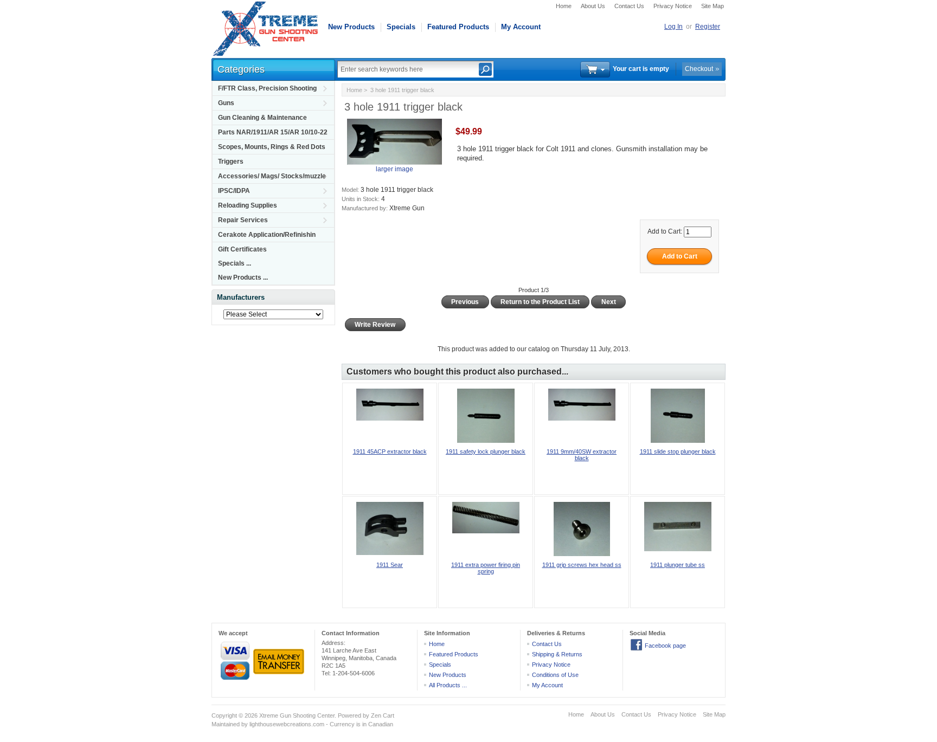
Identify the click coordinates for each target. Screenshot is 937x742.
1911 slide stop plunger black (678, 451)
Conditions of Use (555, 675)
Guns (226, 103)
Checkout (699, 69)
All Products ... (448, 685)
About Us (593, 6)
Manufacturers (241, 297)
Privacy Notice (672, 6)
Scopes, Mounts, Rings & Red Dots (271, 147)
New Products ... (243, 277)
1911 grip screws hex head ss (581, 565)
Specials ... (234, 263)
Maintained (225, 724)
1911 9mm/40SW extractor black (582, 454)
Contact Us (629, 6)
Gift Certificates (242, 249)
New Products (351, 27)
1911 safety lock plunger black (485, 451)
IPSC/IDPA (234, 191)
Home (564, 6)
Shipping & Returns (557, 654)
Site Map (712, 6)
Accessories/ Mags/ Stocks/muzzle (272, 176)
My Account (521, 27)
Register (707, 26)
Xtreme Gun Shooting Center (297, 715)
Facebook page (665, 645)
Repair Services (243, 220)
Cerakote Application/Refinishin (267, 234)
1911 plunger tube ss (677, 565)
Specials (401, 27)
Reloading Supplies (247, 205)
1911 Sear (389, 565)
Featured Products (458, 27)
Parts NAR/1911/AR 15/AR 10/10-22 (273, 132)
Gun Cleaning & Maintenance (262, 117)
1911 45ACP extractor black (390, 451)
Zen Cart (382, 715)
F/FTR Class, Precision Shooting (267, 88)
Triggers (230, 161)
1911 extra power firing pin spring (485, 568)
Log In (673, 26)
